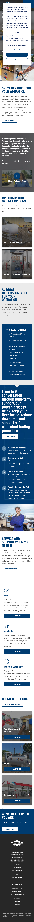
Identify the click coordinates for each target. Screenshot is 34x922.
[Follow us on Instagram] (22, 860)
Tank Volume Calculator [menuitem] (17, 881)
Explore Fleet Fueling (12, 704)
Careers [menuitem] (17, 905)
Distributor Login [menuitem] (17, 884)
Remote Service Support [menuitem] (17, 894)
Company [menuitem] (17, 898)
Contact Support (11, 569)
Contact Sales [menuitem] (17, 867)
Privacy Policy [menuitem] (5, 915)
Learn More (17, 616)
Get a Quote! (9, 120)
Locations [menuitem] (17, 901)
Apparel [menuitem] (17, 908)
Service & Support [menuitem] (17, 888)
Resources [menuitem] (17, 875)
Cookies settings (17, 49)
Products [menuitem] (17, 864)
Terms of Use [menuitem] (14, 915)
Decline (17, 60)
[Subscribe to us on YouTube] (15, 860)
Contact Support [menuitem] (17, 891)
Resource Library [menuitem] (17, 878)
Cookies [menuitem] (28, 915)
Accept (17, 54)
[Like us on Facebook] (11, 860)
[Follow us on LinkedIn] (18, 860)
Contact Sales (10, 436)
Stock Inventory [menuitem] (17, 871)
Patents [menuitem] (21, 915)
